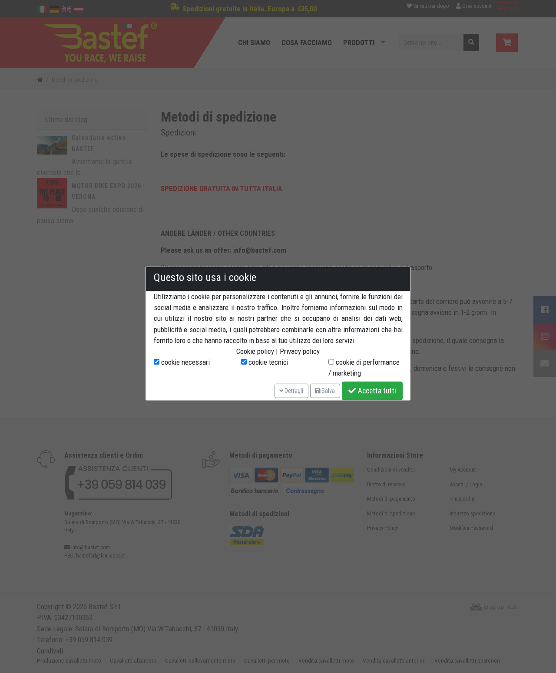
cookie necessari (184, 362)
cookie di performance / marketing (364, 367)
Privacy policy (300, 351)
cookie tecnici (267, 362)
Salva (327, 390)
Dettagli (293, 390)
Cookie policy (255, 351)
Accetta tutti (376, 390)
